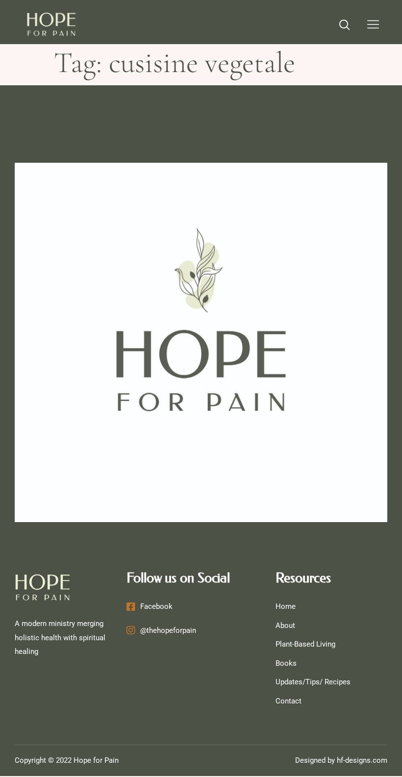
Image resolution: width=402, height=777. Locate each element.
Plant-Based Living (305, 644)
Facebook (156, 606)
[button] (344, 26)
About (285, 625)
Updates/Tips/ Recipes (313, 681)
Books (286, 663)
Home (286, 606)
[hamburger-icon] (373, 26)
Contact (289, 701)
